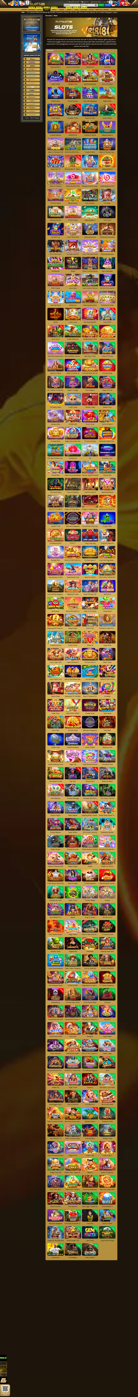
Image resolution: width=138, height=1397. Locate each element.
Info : (23, 12)
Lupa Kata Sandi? (108, 2)
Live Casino (84, 9)
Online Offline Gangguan (32, 117)
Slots (46, 9)
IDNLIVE (54, 9)
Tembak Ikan (98, 9)
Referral (106, 9)
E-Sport (39, 9)
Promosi (113, 9)
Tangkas (91, 9)
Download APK (75, 2)
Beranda (24, 9)
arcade (61, 9)
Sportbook (31, 9)
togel (76, 9)
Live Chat (86, 2)
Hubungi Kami (96, 2)
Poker (69, 9)
